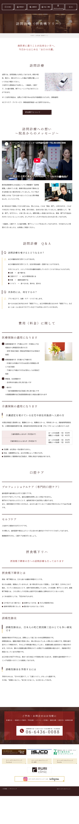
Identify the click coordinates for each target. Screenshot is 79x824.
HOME (9, 7)
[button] (37, 112)
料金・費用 (47, 7)
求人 (72, 7)
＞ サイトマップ (12, 789)
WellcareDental (58, 8)
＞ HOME (4, 789)
